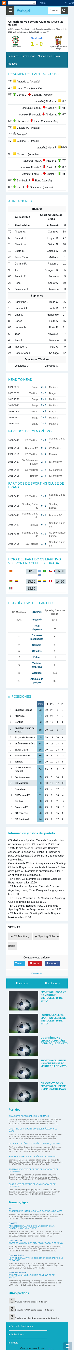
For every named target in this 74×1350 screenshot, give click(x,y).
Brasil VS (13, 1223)
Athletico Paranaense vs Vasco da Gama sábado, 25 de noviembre (31, 1227)
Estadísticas (28, 56)
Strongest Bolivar (16, 1255)
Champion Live (15, 1240)
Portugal (23, 10)
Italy (10, 1208)
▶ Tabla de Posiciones (21, 1326)
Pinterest (34, 963)
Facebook (52, 963)
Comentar (36, 973)
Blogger (49, 1348)
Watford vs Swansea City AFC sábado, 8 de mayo (36, 1243)
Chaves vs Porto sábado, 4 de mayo (29, 1116)
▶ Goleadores (16, 1334)
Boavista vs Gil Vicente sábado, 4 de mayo (32, 1156)
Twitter (19, 963)
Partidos (12, 63)
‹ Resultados (21, 983)
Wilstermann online (17, 1272)
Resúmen (12, 56)
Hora (57, 56)
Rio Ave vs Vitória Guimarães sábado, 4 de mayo (35, 1144)
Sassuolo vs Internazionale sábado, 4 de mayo (35, 1211)
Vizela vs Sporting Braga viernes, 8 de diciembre (37, 1318)
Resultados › (52, 983)
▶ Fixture (13, 1343)
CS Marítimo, (22, 936)
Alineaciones (44, 56)
